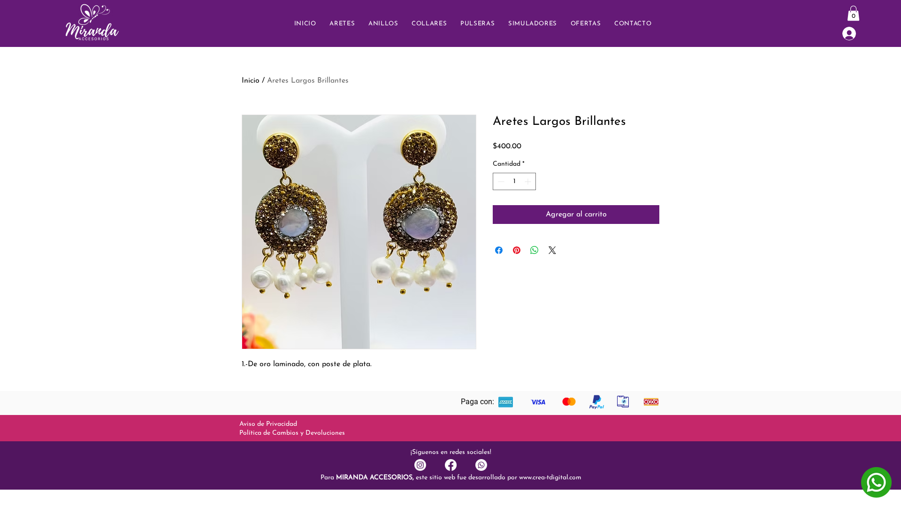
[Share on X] (552, 250)
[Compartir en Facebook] (498, 250)
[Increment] (528, 181)
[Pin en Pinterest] (516, 250)
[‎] (855, 33)
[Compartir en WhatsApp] (534, 250)
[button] (633, 23)
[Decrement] (500, 181)
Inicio (251, 80)
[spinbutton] (514, 181)
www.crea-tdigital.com (550, 477)
